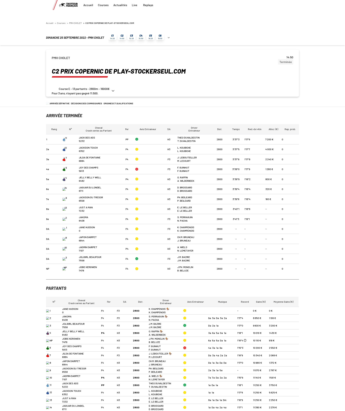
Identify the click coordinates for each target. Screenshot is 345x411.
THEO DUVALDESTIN (188, 137)
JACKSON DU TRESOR (91, 197)
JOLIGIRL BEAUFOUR (90, 257)
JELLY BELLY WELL (90, 177)
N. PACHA (182, 220)
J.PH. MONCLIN (185, 267)
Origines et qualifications (118, 103)
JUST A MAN (86, 207)
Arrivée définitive (60, 103)
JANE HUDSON (87, 227)
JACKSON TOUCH (88, 147)
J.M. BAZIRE (183, 257)
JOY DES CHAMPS (88, 167)
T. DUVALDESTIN (186, 140)
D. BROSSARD (184, 187)
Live (134, 5)
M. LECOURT (184, 160)
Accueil (88, 5)
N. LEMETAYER (185, 250)
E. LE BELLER (184, 207)
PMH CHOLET (75, 23)
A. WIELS (182, 247)
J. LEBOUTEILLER (187, 157)
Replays (148, 5)
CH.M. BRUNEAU (185, 237)
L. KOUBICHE (184, 147)
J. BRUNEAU (184, 240)
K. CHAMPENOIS (185, 227)
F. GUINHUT (183, 167)
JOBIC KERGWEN (88, 267)
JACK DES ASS (87, 137)
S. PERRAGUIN (185, 217)
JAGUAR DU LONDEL (90, 187)
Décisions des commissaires (86, 103)
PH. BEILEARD (184, 197)
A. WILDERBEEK (185, 180)
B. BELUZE (183, 270)
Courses (103, 5)
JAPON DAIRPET (88, 237)
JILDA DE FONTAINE (89, 157)
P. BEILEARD (184, 200)
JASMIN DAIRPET (88, 247)
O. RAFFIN (182, 177)
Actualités (120, 5)
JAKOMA (83, 217)
